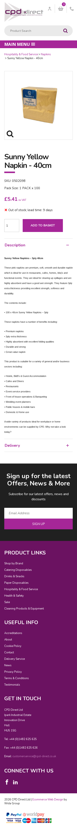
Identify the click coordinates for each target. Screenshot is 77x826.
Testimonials (12, 685)
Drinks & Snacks (14, 576)
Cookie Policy (12, 646)
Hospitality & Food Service (21, 54)
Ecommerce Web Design (47, 799)
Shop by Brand (13, 563)
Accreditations (13, 633)
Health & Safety (14, 596)
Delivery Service (14, 659)
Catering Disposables (18, 570)
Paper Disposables (16, 583)
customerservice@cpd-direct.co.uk (34, 756)
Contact (9, 652)
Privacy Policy (13, 672)
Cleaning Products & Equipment (24, 609)
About (8, 640)
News (8, 665)
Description (15, 245)
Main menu (17, 44)
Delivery (12, 445)
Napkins (46, 54)
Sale (7, 602)
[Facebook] (6, 782)
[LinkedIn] (15, 782)
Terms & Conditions (16, 678)
